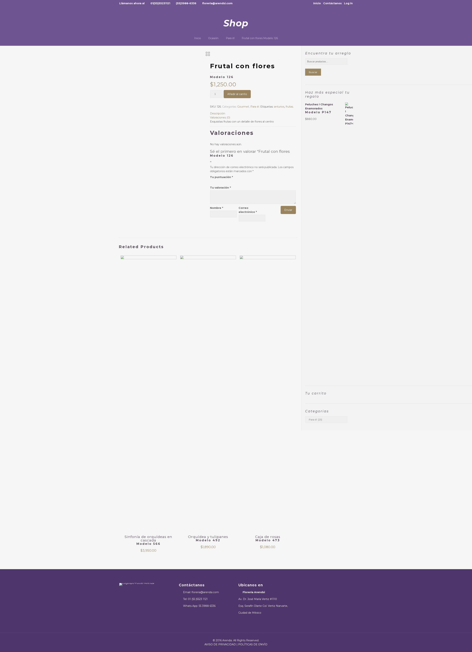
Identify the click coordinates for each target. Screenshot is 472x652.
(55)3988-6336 (186, 3)
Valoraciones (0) (220, 117)
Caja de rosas (267, 538)
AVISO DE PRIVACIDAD (220, 644)
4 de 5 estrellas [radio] (221, 181)
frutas (289, 106)
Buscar (313, 72)
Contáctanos (332, 3)
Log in (348, 3)
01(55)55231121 (160, 3)
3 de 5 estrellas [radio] (218, 181)
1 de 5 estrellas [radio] (211, 181)
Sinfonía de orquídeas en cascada (148, 540)
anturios (279, 106)
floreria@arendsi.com (217, 3)
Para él (230, 38)
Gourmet (243, 106)
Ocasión (213, 38)
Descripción (217, 113)
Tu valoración (220, 187)
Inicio (317, 3)
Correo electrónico (248, 210)
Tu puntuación (221, 177)
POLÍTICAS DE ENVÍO (252, 644)
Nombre (216, 208)
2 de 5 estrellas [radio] (214, 181)
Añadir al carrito (237, 94)
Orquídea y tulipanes (208, 538)
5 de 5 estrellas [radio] (224, 181)
